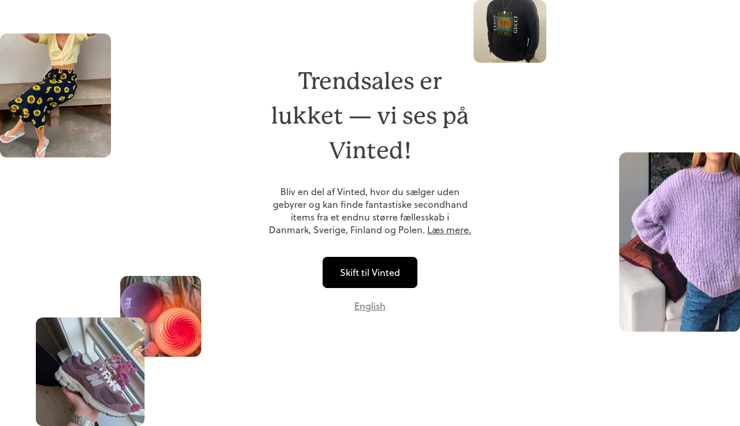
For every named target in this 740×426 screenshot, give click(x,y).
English (370, 306)
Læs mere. (449, 229)
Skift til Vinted (370, 272)
